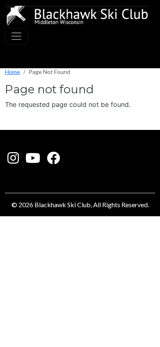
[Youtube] (32, 160)
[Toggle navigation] (16, 36)
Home (12, 71)
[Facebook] (53, 160)
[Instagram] (13, 160)
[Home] (77, 15)
